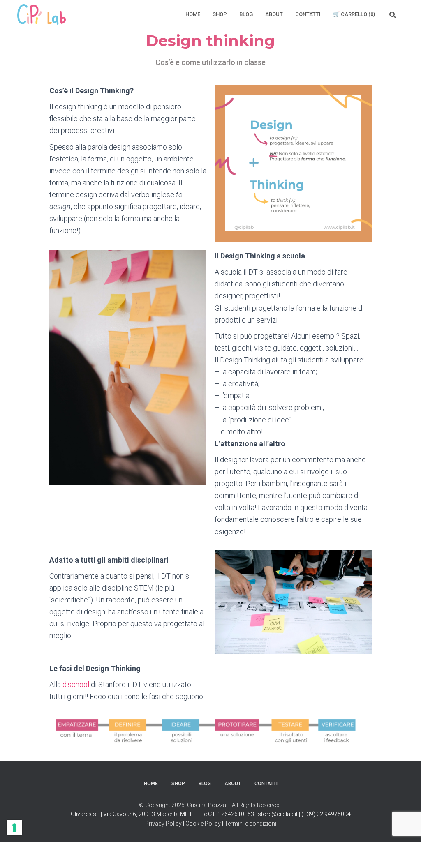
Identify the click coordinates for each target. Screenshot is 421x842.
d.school (75, 684)
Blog (246, 14)
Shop (220, 14)
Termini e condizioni (250, 823)
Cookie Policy (203, 823)
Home (192, 14)
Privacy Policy (163, 823)
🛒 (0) (354, 14)
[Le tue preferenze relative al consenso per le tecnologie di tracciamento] (14, 827)
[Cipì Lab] (41, 14)
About (274, 14)
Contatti (308, 14)
